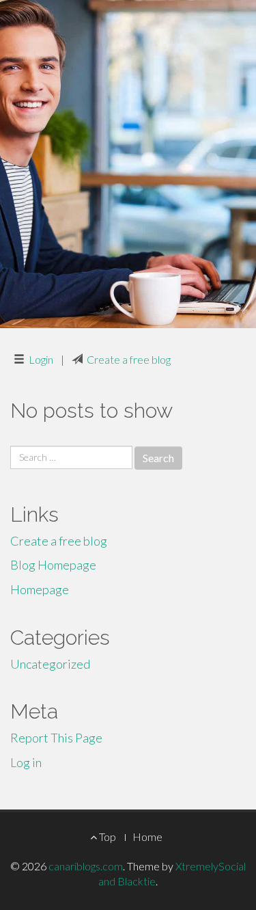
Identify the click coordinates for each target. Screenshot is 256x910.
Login (41, 359)
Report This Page (56, 737)
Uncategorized (50, 663)
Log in (26, 762)
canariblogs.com (85, 865)
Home (147, 836)
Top (106, 836)
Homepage (39, 589)
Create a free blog (129, 359)
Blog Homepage (53, 564)
